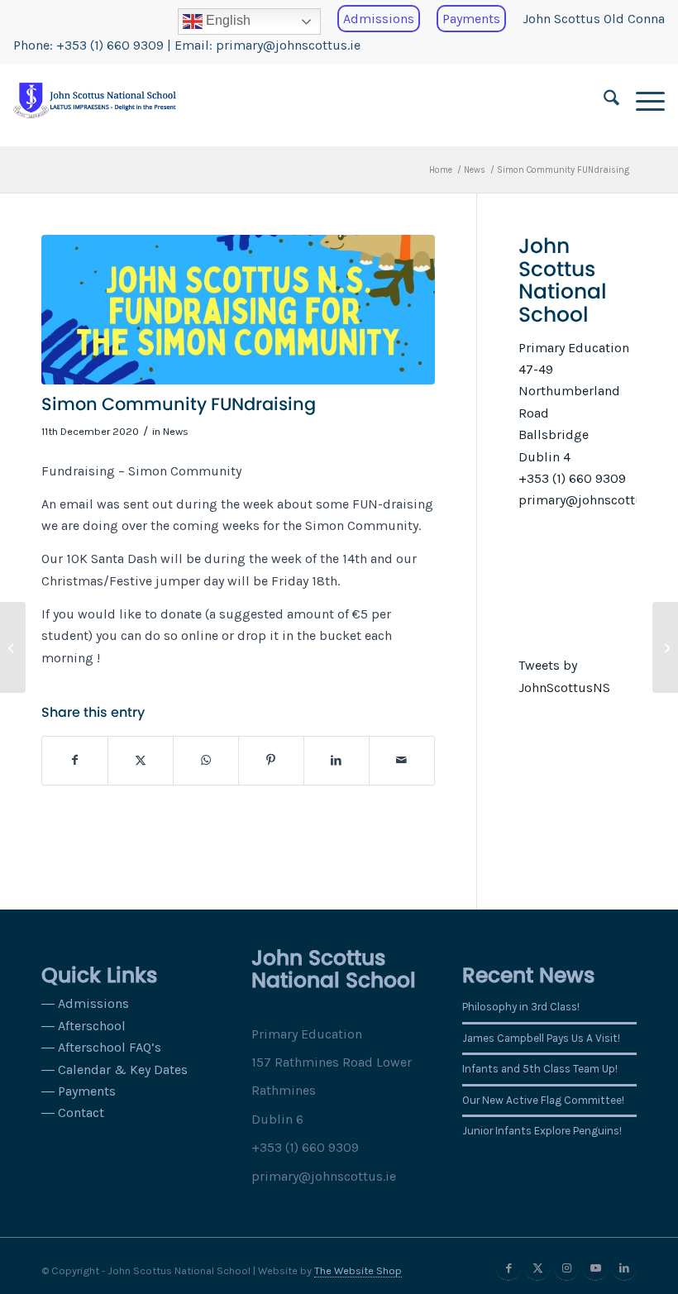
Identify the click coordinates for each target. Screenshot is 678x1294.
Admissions (378, 18)
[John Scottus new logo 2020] (94, 101)
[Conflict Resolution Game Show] (665, 647)
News (176, 431)
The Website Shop (358, 1270)
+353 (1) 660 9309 (110, 45)
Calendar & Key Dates (123, 1069)
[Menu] (642, 101)
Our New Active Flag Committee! (543, 1100)
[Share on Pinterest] (271, 760)
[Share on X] (140, 760)
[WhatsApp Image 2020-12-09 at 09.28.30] (238, 309)
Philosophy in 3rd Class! (521, 1006)
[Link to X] (537, 1268)
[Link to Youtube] (595, 1268)
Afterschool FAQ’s (109, 1047)
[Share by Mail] (402, 760)
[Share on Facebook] (74, 760)
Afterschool (92, 1026)
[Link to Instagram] (566, 1268)
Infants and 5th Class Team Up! (540, 1068)
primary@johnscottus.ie (288, 45)
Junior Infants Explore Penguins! (542, 1130)
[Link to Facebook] (508, 1268)
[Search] (603, 101)
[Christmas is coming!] (13, 647)
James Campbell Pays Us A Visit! (541, 1038)
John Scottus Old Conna (594, 18)
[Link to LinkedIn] (624, 1268)
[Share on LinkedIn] (336, 760)
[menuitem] (249, 21)
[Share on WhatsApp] (206, 760)
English (227, 20)
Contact (81, 1112)
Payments (471, 18)
